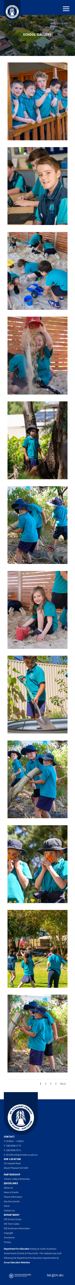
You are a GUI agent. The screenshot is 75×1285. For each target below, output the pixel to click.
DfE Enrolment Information (17, 1228)
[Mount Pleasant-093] (38, 648)
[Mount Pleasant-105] (38, 1071)
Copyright (8, 1233)
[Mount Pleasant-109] (38, 732)
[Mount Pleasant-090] (38, 478)
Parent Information (13, 1197)
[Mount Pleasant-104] (38, 817)
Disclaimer (9, 1237)
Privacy (7, 1242)
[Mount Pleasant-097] (38, 309)
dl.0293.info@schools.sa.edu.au (22, 1154)
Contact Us (9, 1210)
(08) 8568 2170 (13, 1145)
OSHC (7, 1206)
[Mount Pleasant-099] (38, 139)
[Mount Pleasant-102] (38, 563)
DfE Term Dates (12, 1224)
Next (63, 1083)
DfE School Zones (12, 1219)
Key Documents (12, 1201)
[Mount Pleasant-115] (38, 902)
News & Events (11, 1192)
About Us (8, 1187)
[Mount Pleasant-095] (38, 393)
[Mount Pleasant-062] (38, 224)
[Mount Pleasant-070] (38, 986)
